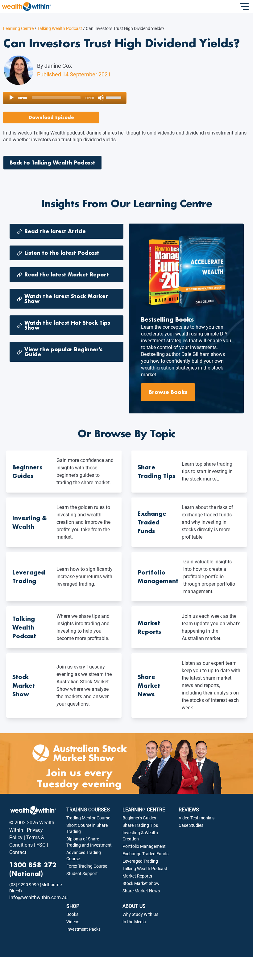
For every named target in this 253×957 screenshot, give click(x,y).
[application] (64, 98)
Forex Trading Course (86, 866)
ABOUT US (134, 906)
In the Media (134, 921)
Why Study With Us (140, 914)
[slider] (114, 97)
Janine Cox (58, 65)
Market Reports (137, 876)
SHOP (72, 906)
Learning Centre (18, 28)
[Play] (11, 98)
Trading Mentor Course (88, 817)
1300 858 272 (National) (32, 869)
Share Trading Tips (140, 825)
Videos (72, 921)
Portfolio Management (144, 846)
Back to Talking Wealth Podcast (52, 162)
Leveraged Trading (140, 861)
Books (72, 914)
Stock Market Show (141, 883)
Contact (17, 852)
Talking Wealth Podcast (58, 28)
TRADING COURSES (88, 810)
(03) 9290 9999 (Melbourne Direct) (35, 887)
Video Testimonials (196, 817)
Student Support (82, 873)
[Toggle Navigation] (245, 6)
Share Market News (141, 890)
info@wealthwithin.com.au (38, 897)
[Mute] (101, 98)
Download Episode (51, 117)
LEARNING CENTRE (143, 810)
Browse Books (168, 392)
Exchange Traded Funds (145, 853)
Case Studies (191, 825)
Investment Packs (83, 929)
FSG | (41, 845)
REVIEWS (189, 810)
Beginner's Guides (139, 817)
